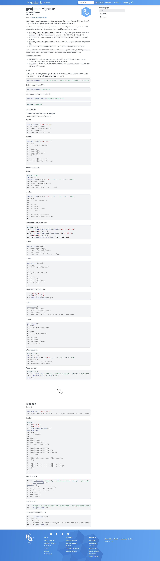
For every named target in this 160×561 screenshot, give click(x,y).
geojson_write (32, 357)
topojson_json (32, 411)
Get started (99, 2)
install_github (40, 98)
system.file (38, 373)
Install (102, 11)
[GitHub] (132, 2)
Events (68, 546)
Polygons (38, 229)
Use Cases (92, 543)
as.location (38, 517)
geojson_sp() (34, 37)
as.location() (36, 512)
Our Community (71, 540)
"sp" (35, 371)
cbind (55, 229)
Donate (46, 551)
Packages (92, 540)
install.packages (33, 80)
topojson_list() (48, 33)
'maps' (36, 175)
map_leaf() (33, 64)
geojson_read (38, 375)
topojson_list (32, 430)
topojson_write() (49, 46)
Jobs (46, 548)
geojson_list (32, 141)
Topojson (103, 17)
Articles (116, 2)
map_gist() (33, 59)
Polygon (49, 229)
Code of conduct (71, 551)
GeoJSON (103, 14)
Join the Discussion (72, 548)
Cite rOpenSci (93, 556)
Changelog (126, 2)
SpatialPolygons (42, 237)
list (43, 229)
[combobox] (86, 2)
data (28, 177)
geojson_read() (35, 42)
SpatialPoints (36, 298)
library (30, 104)
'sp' (35, 227)
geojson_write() (35, 46)
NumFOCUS (108, 541)
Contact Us (48, 554)
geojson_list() (35, 33)
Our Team (47, 546)
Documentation (94, 551)
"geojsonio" (38, 104)
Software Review (50, 543)
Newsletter (92, 554)
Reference (108, 2)
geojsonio (36, 2)
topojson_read (38, 483)
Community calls (71, 543)
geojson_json (32, 124)
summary (30, 485)
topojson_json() (48, 35)
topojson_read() (48, 42)
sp (34, 422)
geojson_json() (35, 35)
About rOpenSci (49, 540)
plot (28, 377)
